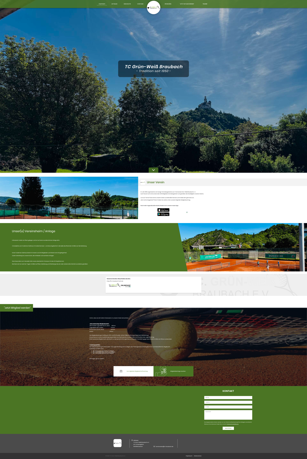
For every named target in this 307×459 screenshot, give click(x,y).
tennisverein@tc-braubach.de (164, 446)
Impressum (189, 456)
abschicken (228, 428)
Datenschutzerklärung (232, 424)
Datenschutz (197, 456)
